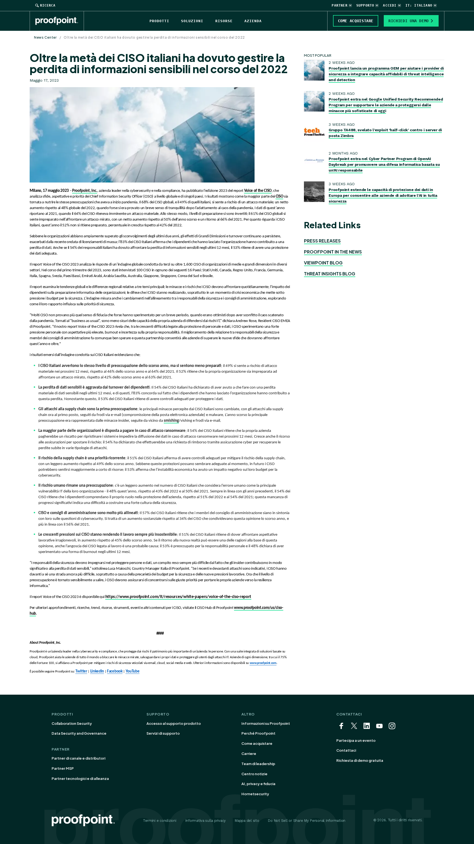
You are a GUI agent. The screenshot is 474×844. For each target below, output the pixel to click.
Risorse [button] (224, 21)
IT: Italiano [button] (418, 5)
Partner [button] (339, 5)
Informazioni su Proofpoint (265, 723)
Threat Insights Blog (329, 273)
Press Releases (322, 241)
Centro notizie (254, 774)
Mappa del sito (247, 821)
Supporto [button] (365, 5)
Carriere (248, 753)
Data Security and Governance (79, 733)
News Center (45, 37)
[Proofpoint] (59, 21)
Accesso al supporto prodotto (173, 723)
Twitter (81, 671)
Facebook (114, 671)
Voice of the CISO (258, 191)
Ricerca (47, 5)
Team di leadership (258, 764)
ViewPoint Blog (323, 263)
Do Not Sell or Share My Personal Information (306, 821)
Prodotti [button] (159, 21)
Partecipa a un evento (356, 740)
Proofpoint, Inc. (84, 191)
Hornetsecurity (255, 794)
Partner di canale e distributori (78, 758)
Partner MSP (63, 768)
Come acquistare (256, 743)
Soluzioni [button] (192, 21)
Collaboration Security (72, 723)
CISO (279, 197)
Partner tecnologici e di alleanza (80, 778)
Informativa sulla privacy (205, 821)
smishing (171, 421)
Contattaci (346, 750)
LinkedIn (97, 671)
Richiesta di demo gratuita (359, 760)
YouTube (133, 671)
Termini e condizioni (159, 821)
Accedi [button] (389, 5)
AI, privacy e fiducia (258, 784)
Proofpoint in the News (333, 252)
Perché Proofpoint (258, 733)
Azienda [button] (253, 21)
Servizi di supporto (163, 733)
